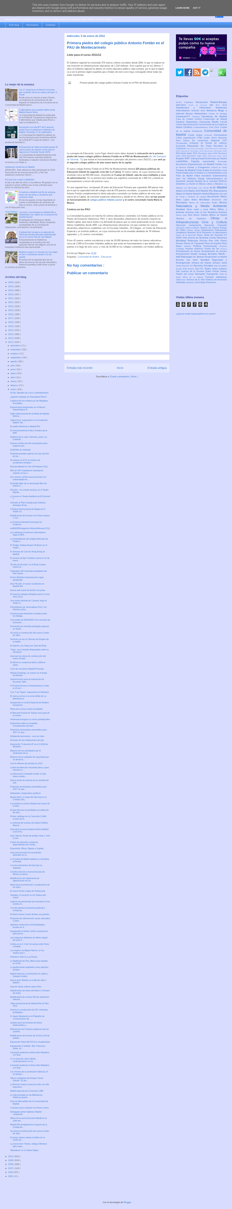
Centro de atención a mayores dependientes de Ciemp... (24, 843)
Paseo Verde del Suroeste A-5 (212, 235)
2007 (10, 1168)
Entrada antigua (157, 367)
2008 (10, 1164)
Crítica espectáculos (186, 138)
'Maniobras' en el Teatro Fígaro (24, 1150)
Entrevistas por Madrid (216, 158)
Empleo (180, 158)
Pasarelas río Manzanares (214, 232)
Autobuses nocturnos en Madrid (19, 167)
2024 (10, 290)
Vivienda (181, 282)
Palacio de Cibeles (210, 228)
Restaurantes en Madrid (216, 257)
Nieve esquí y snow (198, 209)
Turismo (210, 277)
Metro (224, 196)
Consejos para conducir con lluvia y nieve (29, 1108)
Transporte (212, 274)
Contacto (50, 24)
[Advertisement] (31, 55)
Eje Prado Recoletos (213, 146)
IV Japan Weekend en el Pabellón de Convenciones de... (27, 1017)
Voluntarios (190, 282)
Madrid (222, 187)
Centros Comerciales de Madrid (211, 119)
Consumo (209, 135)
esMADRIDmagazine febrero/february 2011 (30, 528)
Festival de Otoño (219, 167)
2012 (10, 338)
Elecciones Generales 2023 (215, 151)
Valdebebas (221, 277)
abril (13, 377)
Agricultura (182, 105)
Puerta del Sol (212, 249)
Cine (211, 127)
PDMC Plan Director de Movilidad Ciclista (196, 238)
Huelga (202, 178)
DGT (225, 140)
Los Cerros (204, 188)
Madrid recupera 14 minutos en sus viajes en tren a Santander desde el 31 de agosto (38, 254)
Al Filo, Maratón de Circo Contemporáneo (29, 393)
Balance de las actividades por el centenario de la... (25, 752)
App (212, 105)
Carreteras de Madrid (214, 116)
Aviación (196, 110)
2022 (10, 298)
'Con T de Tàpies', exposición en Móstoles (29, 692)
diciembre (15, 345)
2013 (10, 334)
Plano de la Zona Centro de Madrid (26, 709)
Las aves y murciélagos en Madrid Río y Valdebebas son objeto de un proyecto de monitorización (38, 214)
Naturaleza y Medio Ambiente (201, 206)
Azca (204, 110)
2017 (10, 318)
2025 (10, 286)
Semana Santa (219, 263)
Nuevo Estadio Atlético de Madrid (210, 215)
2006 (10, 1172)
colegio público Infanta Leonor (106, 200)
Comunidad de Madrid (89, 257)
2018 (10, 314)
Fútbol (198, 176)
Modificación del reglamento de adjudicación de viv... (24, 879)
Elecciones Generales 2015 (198, 149)
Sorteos (191, 269)
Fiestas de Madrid (186, 170)
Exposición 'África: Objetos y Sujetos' (27, 848)
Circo (217, 127)
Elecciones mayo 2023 (217, 156)
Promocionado (211, 246)
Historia (193, 178)
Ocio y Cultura (214, 222)
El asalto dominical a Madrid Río (25, 426)
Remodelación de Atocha (188, 251)
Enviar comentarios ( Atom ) (124, 376)
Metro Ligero (184, 200)
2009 (10, 1160)
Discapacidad (183, 143)
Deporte (217, 140)
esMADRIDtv (183, 161)
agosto (14, 361)
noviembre (16, 349)
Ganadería (207, 176)
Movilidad (205, 199)
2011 (10, 342)
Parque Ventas (194, 230)
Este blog (14, 24)
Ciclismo (188, 127)
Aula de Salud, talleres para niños (25, 986)
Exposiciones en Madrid (201, 164)
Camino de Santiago (218, 114)
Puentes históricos (194, 249)
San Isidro (193, 260)
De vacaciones (201, 140)
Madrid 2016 (182, 191)
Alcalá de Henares (199, 105)
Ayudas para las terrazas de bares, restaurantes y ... (26, 1024)
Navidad (181, 209)
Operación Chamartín (215, 225)
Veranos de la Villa (195, 279)
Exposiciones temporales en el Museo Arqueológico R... (27, 408)
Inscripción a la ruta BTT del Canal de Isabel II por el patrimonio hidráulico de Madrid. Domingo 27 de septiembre (37, 129)
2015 (10, 326)
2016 (10, 322)
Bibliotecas (212, 110)
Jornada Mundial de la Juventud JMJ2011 (206, 181)
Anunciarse (32, 24)
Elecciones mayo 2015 (208, 153)
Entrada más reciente (80, 367)
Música (223, 202)
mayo (13, 373)
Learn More (182, 8)
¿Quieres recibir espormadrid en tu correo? (196, 314)
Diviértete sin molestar (20, 450)
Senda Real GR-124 (184, 266)
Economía (181, 146)
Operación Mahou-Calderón (188, 228)
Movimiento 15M (219, 200)
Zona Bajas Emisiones (205, 282)
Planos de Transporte (194, 243)
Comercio (198, 131)
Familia (219, 164)
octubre (14, 353)
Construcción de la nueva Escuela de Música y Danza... (27, 873)
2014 (10, 330)
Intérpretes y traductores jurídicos (25, 793)
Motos (195, 200)
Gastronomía (220, 175)
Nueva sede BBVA (184, 215)
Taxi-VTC (199, 269)
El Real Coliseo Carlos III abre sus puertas (29, 914)
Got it (197, 8)
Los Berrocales (191, 188)
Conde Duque (196, 135)
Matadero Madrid (201, 194)
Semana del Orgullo (201, 263)
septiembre (16, 357)
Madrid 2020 (194, 191)
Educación (106, 257)
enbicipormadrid (198, 158)
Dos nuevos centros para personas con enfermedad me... (28, 478)
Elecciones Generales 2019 (192, 151)
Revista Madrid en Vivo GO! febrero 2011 (29, 466)
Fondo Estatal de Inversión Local (211, 170)
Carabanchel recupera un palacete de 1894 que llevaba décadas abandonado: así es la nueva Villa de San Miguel (38, 234)
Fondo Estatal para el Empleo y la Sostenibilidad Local (201, 173)
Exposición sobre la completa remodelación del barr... (23, 724)
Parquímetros (208, 230)
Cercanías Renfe (209, 121)
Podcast (188, 246)
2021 (10, 302)
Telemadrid (200, 274)
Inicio (120, 367)
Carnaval (196, 117)
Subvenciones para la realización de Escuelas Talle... (27, 680)
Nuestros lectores (217, 212)
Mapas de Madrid (184, 194)
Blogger (127, 1202)
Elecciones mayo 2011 (187, 153)
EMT (188, 158)
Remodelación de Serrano (214, 251)
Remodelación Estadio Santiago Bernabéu (197, 254)
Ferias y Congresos (199, 167)
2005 (10, 1176)
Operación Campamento (190, 225)
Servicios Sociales (203, 265)
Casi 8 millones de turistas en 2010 (26, 763)
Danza (187, 140)
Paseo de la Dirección (186, 235)
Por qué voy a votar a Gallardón (19, 179)
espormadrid (210, 161)
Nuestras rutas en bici (196, 212)
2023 (10, 294)
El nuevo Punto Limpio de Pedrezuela (27, 891)
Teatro (208, 268)
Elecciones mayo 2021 (197, 156)
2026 (10, 282)
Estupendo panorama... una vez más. (27, 736)
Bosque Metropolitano (197, 113)
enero (13, 389)
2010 (10, 1156)
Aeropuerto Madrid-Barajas (211, 102)
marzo (14, 381)
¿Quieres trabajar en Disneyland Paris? (28, 397)
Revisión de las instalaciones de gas (27, 740)
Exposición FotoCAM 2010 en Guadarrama (30, 1042)
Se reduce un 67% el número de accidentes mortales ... (25, 461)
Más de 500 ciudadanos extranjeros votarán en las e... (26, 471)
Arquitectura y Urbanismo (196, 107)
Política (198, 246)
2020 (10, 306)
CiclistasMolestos (201, 127)
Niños (214, 209)
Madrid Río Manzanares (214, 190)
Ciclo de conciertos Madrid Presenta (27, 669)
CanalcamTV (184, 116)
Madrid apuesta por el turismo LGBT (26, 1091)
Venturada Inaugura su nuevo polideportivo (30, 719)
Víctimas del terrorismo (216, 279)
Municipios (182, 202)
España (197, 161)
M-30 (213, 187)
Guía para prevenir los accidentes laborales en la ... (25, 853)
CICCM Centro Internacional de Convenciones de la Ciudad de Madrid (201, 125)
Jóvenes (181, 183)
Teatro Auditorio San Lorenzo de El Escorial (201, 270)
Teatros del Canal (185, 274)
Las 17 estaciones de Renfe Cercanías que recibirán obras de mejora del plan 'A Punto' (38, 92)
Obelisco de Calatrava (193, 218)
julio (13, 365)
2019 (10, 310)
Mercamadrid (214, 196)
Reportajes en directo (193, 256)
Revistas (181, 260)
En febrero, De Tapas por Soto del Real (28, 646)
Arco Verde (221, 105)
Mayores (214, 193)
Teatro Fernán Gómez (216, 271)
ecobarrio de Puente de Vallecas (208, 143)
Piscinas (204, 241)
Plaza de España (213, 243)
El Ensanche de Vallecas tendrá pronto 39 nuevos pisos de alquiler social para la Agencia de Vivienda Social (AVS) (38, 149)
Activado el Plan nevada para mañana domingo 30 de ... (28, 503)
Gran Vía (182, 178)
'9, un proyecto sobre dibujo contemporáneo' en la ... (23, 1060)
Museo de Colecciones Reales (204, 203)
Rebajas (223, 249)
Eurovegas (222, 161)
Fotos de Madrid (185, 176)
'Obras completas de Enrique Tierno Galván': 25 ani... (26, 1079)
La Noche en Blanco (196, 184)
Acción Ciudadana (186, 102)
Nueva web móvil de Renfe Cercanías (27, 590)
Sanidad (206, 259)
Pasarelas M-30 (194, 232)
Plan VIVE (214, 241)
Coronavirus (220, 135)
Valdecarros (181, 280)
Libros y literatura (215, 184)
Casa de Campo (185, 119)
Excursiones (182, 164)
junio (13, 369)
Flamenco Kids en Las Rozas (23, 957)
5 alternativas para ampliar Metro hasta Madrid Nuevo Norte (37, 111)
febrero (14, 385)
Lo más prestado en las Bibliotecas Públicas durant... (26, 1096)
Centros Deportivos (187, 121)
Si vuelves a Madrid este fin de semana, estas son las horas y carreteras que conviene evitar (37, 194)
